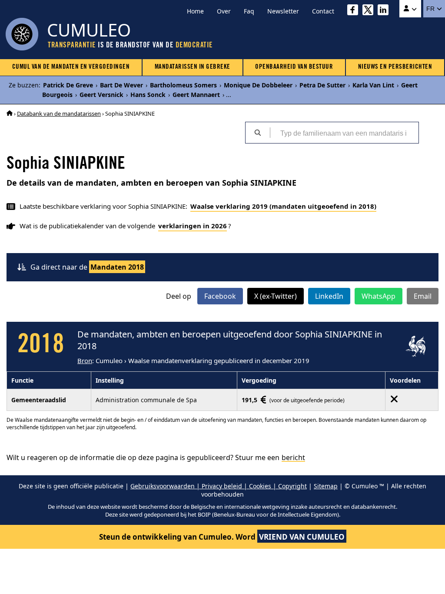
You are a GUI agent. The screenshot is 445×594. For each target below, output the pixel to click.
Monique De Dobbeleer (258, 85)
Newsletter (283, 11)
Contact (323, 11)
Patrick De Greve (68, 85)
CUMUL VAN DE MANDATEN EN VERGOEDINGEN (71, 67)
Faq (249, 11)
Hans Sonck (148, 94)
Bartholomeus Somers (183, 85)
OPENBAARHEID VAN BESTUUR (294, 67)
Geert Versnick (101, 94)
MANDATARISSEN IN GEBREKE (192, 67)
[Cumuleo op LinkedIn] (385, 11)
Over (224, 11)
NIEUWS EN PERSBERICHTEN (395, 67)
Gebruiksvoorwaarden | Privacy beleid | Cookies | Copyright (218, 486)
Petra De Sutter (322, 85)
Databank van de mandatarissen (59, 113)
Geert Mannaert (196, 94)
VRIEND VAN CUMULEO (302, 537)
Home (195, 11)
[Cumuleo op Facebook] (354, 11)
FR (431, 8)
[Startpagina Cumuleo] (10, 113)
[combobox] (344, 132)
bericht (293, 457)
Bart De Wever (121, 85)
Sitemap (326, 486)
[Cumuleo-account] (410, 8)
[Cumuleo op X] (370, 11)
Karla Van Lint (373, 85)
